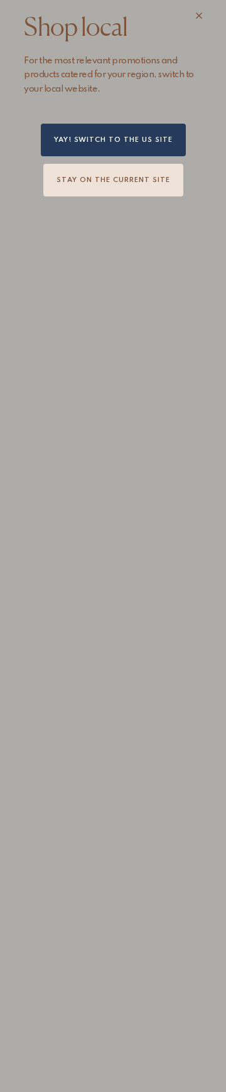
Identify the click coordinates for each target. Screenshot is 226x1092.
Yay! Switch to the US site (113, 140)
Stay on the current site (113, 180)
